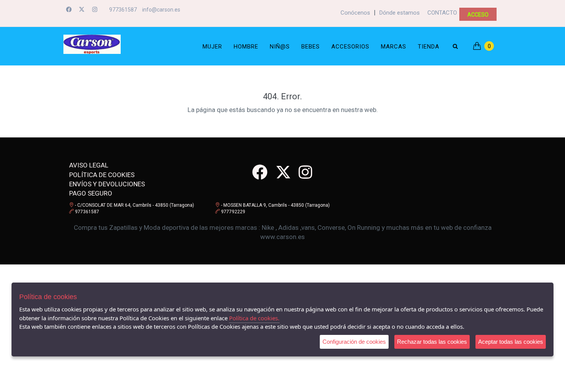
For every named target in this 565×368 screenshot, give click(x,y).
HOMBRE (246, 46)
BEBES (310, 46)
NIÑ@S (280, 46)
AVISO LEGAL (88, 165)
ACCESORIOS (350, 46)
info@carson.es (161, 10)
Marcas (393, 46)
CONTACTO (442, 12)
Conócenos (355, 12)
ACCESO (478, 15)
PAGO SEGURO (90, 193)
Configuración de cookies (354, 341)
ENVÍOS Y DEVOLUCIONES (107, 184)
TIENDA (428, 46)
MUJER (212, 46)
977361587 (123, 10)
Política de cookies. (254, 318)
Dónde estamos (399, 12)
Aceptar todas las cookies (510, 341)
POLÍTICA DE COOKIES (102, 175)
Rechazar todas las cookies (432, 341)
